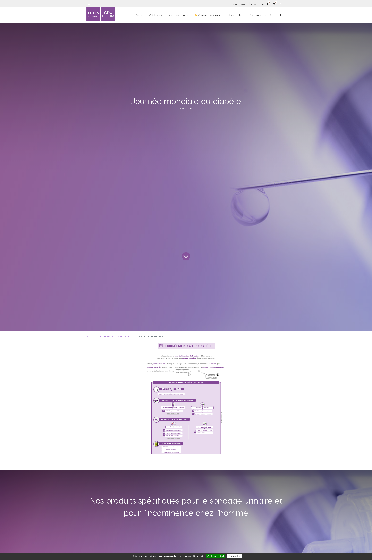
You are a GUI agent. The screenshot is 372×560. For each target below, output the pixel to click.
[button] (280, 15)
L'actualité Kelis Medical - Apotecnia (112, 336)
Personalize (234, 556)
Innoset (254, 4)
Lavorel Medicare (239, 4)
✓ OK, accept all (215, 556)
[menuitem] (139, 15)
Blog (88, 336)
